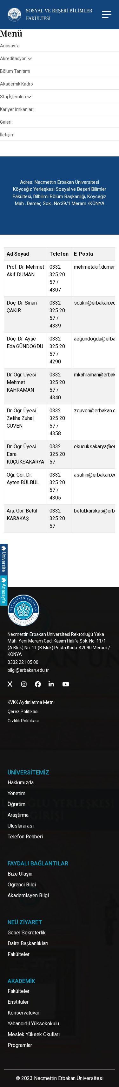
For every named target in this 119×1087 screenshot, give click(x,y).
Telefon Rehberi (25, 837)
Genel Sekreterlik (27, 933)
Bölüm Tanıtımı (15, 71)
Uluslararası (21, 826)
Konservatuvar (23, 1013)
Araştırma (18, 815)
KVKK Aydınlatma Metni (31, 702)
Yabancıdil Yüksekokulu (33, 1024)
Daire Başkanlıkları (28, 943)
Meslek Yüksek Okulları (34, 1034)
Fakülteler (19, 954)
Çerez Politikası (23, 711)
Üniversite (3, 561)
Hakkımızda (21, 783)
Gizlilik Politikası (23, 720)
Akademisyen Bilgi (28, 895)
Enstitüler (18, 1002)
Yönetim (16, 793)
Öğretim (16, 804)
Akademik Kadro (16, 83)
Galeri (5, 122)
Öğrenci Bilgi (22, 885)
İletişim (7, 134)
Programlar (20, 1045)
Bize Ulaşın (20, 874)
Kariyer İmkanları (17, 109)
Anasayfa (3, 593)
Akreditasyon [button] (14, 58)
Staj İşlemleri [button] (13, 96)
